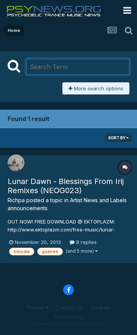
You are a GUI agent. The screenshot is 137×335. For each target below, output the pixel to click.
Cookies (100, 307)
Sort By (117, 137)
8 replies (86, 242)
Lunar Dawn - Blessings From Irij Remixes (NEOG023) (66, 186)
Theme (35, 307)
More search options (97, 88)
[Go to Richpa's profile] (16, 162)
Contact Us (69, 307)
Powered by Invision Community (68, 324)
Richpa (16, 200)
